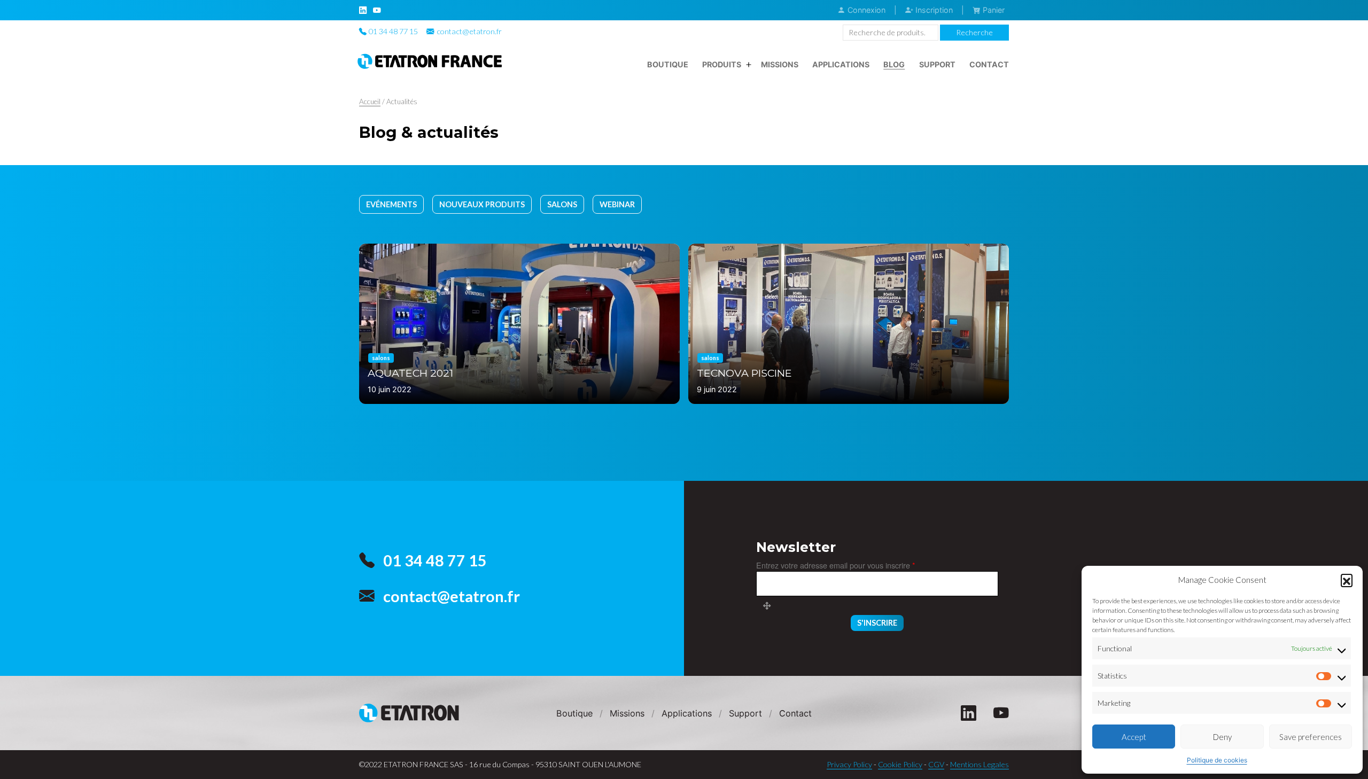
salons (562, 204)
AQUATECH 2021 (410, 373)
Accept (1134, 737)
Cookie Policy (900, 764)
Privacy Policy (849, 764)
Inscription (933, 9)
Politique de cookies (1217, 760)
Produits (721, 64)
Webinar (617, 204)
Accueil (369, 101)
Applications (840, 64)
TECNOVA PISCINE (744, 373)
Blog (894, 64)
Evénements (391, 204)
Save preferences (1310, 737)
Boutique (667, 64)
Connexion (865, 9)
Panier (993, 9)
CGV (936, 764)
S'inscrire (877, 622)
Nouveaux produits (482, 204)
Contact (989, 64)
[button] (1346, 579)
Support (937, 64)
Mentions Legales (979, 764)
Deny (1222, 737)
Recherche (974, 32)
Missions (779, 64)
